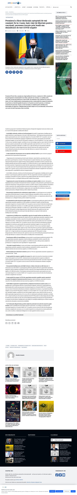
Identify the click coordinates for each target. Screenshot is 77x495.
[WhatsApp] (17, 72)
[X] (10, 72)
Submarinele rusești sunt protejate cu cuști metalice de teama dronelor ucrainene (45, 397)
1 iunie (7, 345)
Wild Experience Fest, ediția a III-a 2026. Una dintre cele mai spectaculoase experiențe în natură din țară (12, 424)
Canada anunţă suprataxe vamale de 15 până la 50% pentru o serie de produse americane (28, 380)
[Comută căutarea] (71, 7)
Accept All (52, 491)
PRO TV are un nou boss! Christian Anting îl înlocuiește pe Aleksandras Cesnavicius (12, 380)
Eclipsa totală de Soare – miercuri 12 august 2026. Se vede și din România (11, 397)
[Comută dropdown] (20, 7)
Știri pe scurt (55, 7)
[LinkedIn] (13, 72)
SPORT (24, 7)
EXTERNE (35, 7)
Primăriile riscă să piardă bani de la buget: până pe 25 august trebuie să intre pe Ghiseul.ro (29, 397)
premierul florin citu (24, 345)
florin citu (14, 345)
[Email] (20, 72)
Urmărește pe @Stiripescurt (63, 192)
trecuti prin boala (15, 347)
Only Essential (59, 491)
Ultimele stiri (61, 12)
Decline (73, 491)
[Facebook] (6, 72)
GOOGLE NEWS (19, 479)
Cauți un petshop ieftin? (62, 199)
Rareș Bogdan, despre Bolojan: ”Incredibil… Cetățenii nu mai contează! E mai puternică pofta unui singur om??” (46, 379)
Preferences (67, 491)
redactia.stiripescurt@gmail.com (34, 482)
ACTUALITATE (11, 12)
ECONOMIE (29, 7)
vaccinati (24, 347)
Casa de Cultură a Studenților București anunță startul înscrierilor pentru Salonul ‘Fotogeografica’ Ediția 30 (45, 415)
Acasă (6, 12)
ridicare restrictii (37, 345)
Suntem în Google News (62, 195)
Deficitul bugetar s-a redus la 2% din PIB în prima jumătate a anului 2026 (20, 460)
